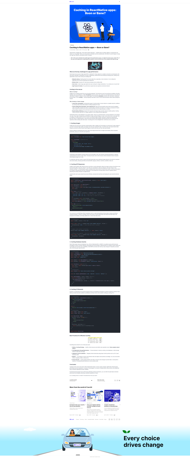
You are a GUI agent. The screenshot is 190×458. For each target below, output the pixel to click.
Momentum (97, 419)
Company (77, 419)
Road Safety (101, 419)
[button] (88, 49)
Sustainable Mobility (91, 419)
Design (105, 419)
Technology (82, 419)
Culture (86, 419)
